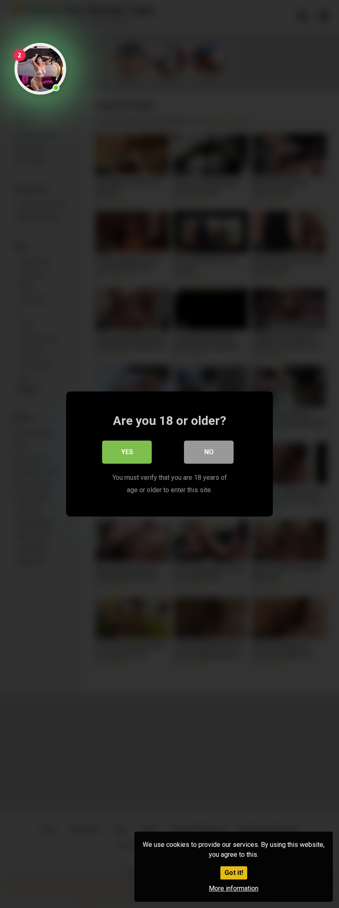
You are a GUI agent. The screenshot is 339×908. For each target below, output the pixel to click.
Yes (127, 452)
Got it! (233, 873)
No (209, 452)
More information (233, 888)
